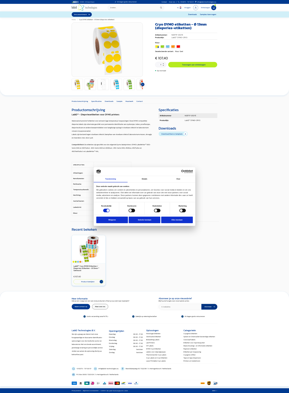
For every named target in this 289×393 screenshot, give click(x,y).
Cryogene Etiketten (190, 333)
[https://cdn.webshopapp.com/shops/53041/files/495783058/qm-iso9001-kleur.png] (215, 383)
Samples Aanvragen (208, 14)
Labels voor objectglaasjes (156, 352)
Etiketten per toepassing (192, 352)
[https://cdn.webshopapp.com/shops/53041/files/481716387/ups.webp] (209, 383)
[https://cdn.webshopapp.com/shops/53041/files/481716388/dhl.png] (203, 383)
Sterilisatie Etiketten (153, 336)
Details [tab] (144, 179)
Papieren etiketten (190, 349)
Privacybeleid (76, 390)
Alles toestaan (177, 220)
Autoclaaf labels (189, 340)
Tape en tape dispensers (192, 358)
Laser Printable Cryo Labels (156, 361)
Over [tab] (178, 179)
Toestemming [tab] (110, 179)
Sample (119, 101)
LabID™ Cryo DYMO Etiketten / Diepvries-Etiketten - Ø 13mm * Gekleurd (86, 268)
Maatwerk (129, 101)
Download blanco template (172, 134)
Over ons (172, 2)
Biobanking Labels (152, 340)
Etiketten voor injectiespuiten (194, 343)
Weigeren (112, 220)
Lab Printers (150, 343)
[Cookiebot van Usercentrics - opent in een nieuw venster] (183, 171)
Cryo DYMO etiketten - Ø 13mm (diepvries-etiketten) (96, 19)
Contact (164, 2)
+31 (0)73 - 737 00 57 (187, 2)
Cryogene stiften (189, 355)
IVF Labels (150, 346)
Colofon (103, 390)
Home (74, 19)
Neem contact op (81, 306)
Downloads (192, 14)
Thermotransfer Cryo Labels (156, 355)
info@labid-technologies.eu (206, 2)
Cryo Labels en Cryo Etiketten (156, 358)
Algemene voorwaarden (91, 390)
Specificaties (96, 101)
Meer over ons (100, 306)
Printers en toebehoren (191, 361)
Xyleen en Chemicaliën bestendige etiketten (199, 336)
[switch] (132, 210)
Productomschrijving (80, 101)
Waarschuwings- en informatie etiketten (197, 346)
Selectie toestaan (144, 220)
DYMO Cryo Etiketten (153, 349)
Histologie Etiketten (153, 333)
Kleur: (157, 42)
